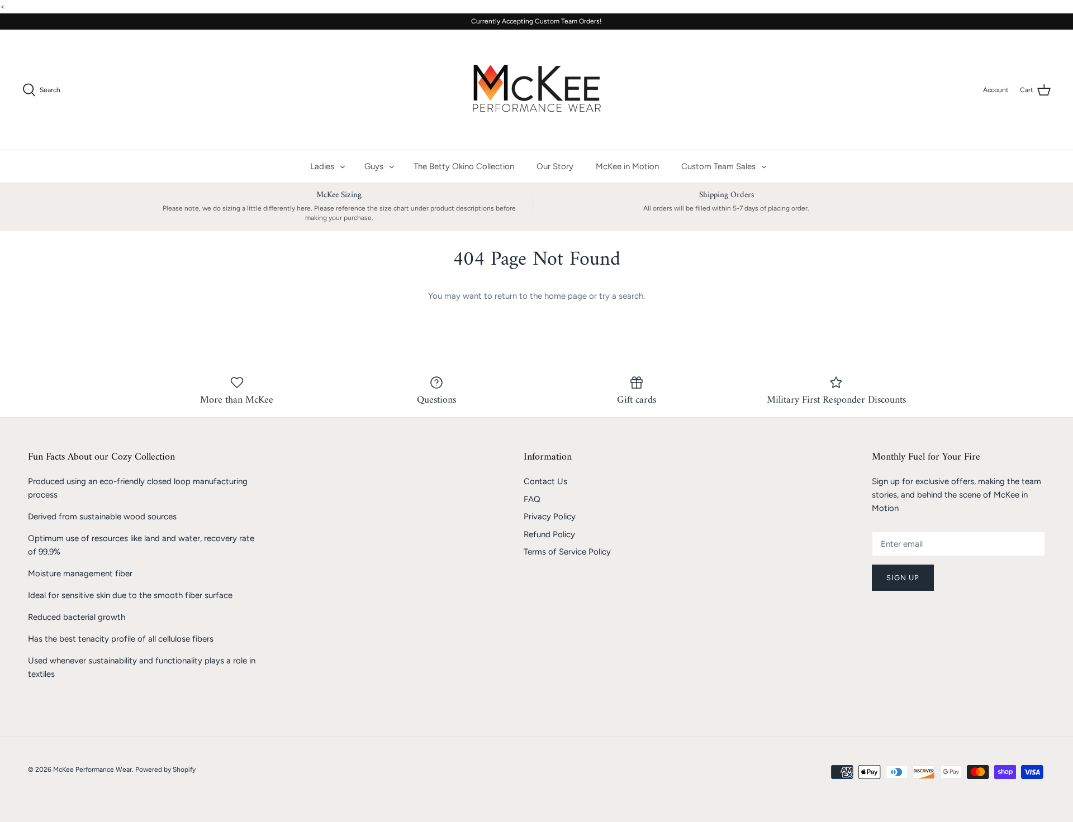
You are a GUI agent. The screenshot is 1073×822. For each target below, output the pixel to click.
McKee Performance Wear (92, 769)
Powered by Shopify (165, 769)
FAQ (532, 499)
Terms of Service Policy (567, 552)
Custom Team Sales (718, 166)
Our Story (554, 166)
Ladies (322, 166)
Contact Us (545, 481)
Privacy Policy (550, 517)
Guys (373, 166)
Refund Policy (549, 534)
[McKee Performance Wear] (536, 89)
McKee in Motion (627, 166)
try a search (621, 296)
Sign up (902, 578)
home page (565, 296)
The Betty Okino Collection (464, 166)
